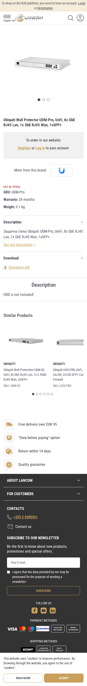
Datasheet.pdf (19, 267)
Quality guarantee (31, 464)
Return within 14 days (34, 451)
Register (24, 148)
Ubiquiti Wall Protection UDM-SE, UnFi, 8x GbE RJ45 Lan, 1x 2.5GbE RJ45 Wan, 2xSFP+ (25, 374)
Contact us (23, 526)
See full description (17, 245)
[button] (39, 99)
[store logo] (29, 18)
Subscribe (43, 591)
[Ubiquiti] (62, 170)
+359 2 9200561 (25, 517)
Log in (40, 148)
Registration (45, 8)
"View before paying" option (39, 438)
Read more (23, 678)
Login (81, 3)
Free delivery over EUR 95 (37, 424)
